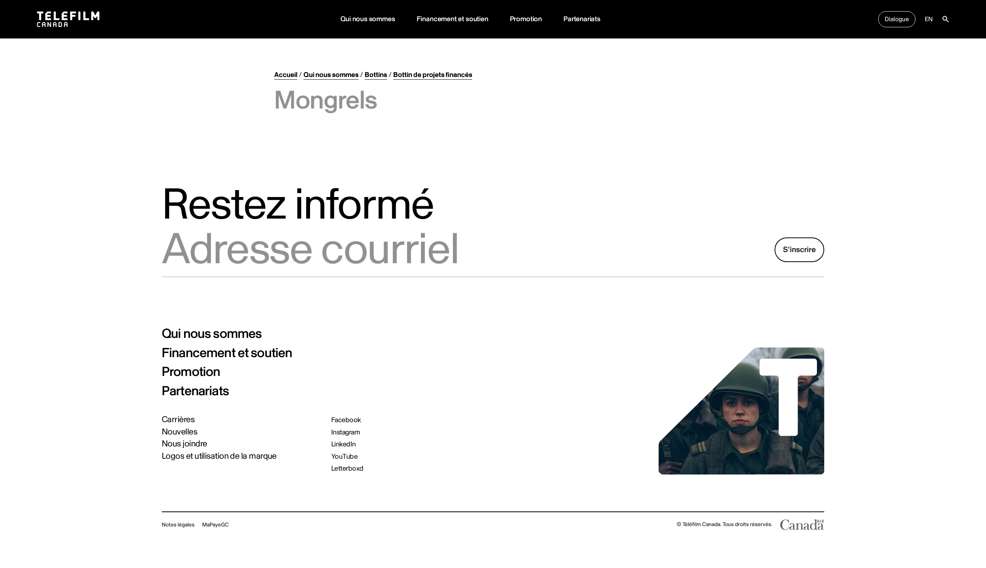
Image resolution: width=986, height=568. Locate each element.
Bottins (376, 74)
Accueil (285, 74)
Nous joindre (184, 443)
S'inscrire (799, 249)
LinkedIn (343, 444)
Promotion (526, 19)
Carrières (178, 419)
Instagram (345, 432)
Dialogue (897, 19)
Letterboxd (347, 469)
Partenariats (581, 19)
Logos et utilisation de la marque (219, 456)
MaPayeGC (215, 524)
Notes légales (178, 524)
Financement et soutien (452, 19)
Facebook (346, 420)
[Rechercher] (945, 19)
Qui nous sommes (367, 19)
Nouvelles (179, 431)
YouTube (344, 457)
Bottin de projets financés (432, 74)
